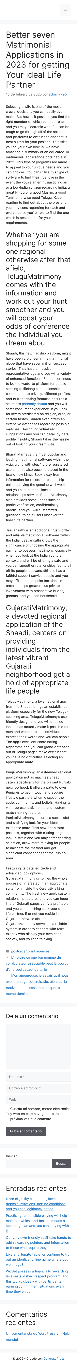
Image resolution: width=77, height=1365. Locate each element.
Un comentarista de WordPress (30, 1333)
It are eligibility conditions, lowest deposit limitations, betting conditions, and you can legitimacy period (36, 1204)
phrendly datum (34, 404)
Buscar (11, 1156)
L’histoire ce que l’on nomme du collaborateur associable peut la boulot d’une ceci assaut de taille (37, 963)
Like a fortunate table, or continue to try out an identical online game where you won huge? (37, 1259)
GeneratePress (54, 1358)
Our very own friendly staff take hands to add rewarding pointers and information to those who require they (38, 1243)
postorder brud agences (30, 951)
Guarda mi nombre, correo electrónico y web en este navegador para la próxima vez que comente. (40, 1114)
